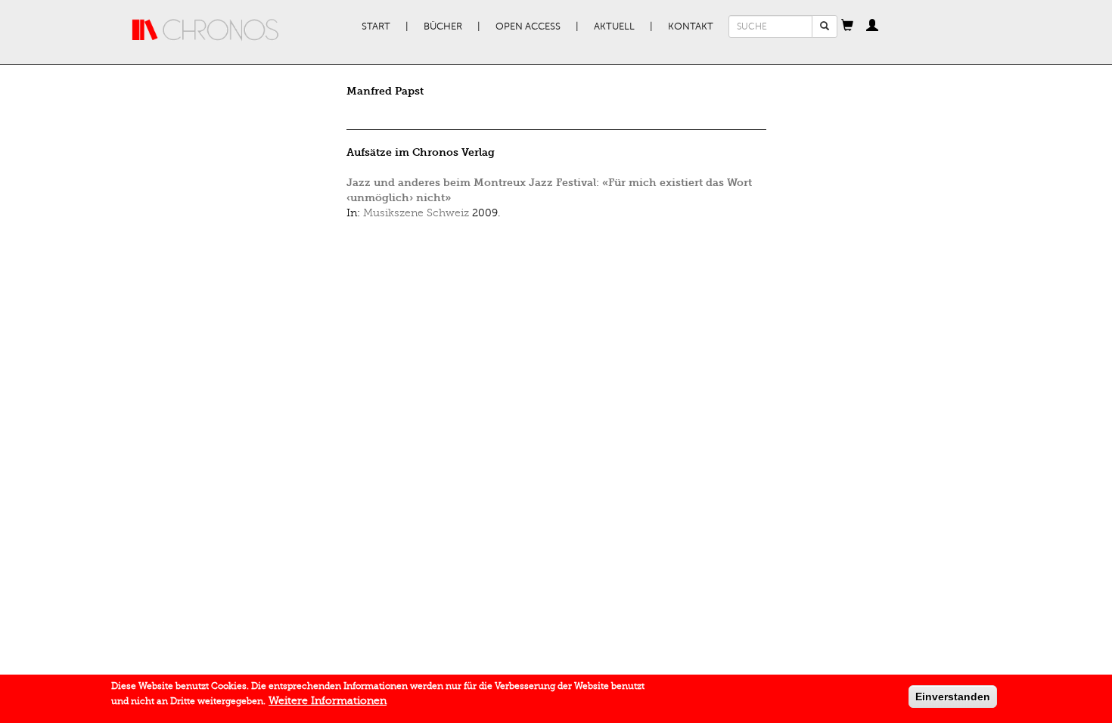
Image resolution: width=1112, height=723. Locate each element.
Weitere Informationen (328, 700)
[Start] (206, 30)
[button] (847, 26)
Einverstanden (952, 696)
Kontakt (690, 26)
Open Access (528, 26)
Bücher (443, 26)
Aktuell (614, 26)
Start (376, 26)
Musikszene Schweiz (416, 213)
